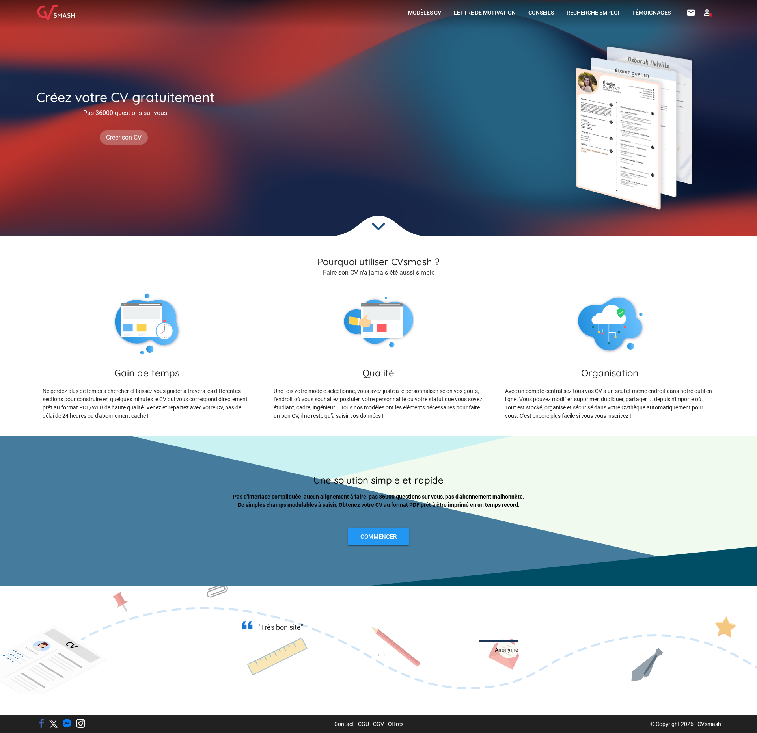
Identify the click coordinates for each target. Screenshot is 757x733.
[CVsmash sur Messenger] (67, 724)
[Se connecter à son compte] (707, 12)
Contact (344, 724)
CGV (378, 724)
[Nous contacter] (691, 12)
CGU (363, 724)
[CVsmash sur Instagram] (81, 724)
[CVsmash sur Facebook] (41, 724)
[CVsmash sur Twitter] (53, 724)
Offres (395, 724)
